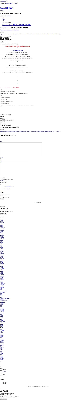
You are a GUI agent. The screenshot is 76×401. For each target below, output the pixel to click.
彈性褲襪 (2, 330)
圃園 (1, 354)
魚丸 (1, 246)
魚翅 (1, 252)
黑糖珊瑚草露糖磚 (3, 300)
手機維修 (2, 340)
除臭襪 (1, 225)
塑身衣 (1, 157)
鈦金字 (1, 325)
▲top (1, 190)
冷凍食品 (2, 251)
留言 (10, 186)
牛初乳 (1, 278)
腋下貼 (1, 232)
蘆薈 (1, 348)
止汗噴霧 (2, 235)
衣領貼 (1, 220)
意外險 (1, 282)
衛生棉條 (2, 342)
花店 (1, 306)
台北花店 (2, 311)
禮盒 (1, 241)
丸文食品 (2, 237)
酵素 (1, 297)
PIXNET (30, 386)
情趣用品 (2, 335)
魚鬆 (1, 243)
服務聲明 (47, 386)
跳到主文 (2, 10)
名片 (3, 20)
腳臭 (1, 314)
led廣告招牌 (2, 321)
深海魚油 (2, 279)
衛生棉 (1, 341)
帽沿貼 (1, 221)
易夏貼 (1, 231)
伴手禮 (1, 242)
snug (1, 141)
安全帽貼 (2, 230)
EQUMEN (2, 358)
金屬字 (1, 320)
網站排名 (2, 304)
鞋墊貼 (1, 236)
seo (0, 346)
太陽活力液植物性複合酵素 (5, 298)
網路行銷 (2, 345)
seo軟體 (1, 303)
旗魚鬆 (1, 240)
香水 (1, 352)
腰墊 (1, 294)
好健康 (1, 273)
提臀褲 (1, 359)
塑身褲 (1, 357)
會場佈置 (2, 310)
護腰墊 (1, 295)
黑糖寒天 (2, 299)
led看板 (1, 326)
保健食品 (2, 274)
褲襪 (1, 329)
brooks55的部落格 (6, 8)
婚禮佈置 (2, 309)
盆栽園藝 (2, 287)
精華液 (1, 349)
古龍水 (1, 353)
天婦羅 (1, 247)
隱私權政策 (43, 386)
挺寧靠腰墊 (2, 292)
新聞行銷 (2, 347)
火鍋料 (1, 248)
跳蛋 (1, 337)
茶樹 (1, 351)
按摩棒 (1, 336)
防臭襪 (1, 226)
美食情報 (4, 371)
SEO (1, 305)
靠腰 (1, 293)
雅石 (1, 288)
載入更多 (2, 192)
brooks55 (1, 180)
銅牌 (1, 319)
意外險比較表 (2, 283)
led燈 (1, 322)
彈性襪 (1, 327)
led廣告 (1, 324)
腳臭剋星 (2, 222)
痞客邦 (7, 186)
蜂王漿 (1, 277)
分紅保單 (2, 284)
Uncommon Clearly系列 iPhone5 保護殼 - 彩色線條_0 (16, 25)
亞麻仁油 (2, 276)
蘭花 (1, 289)
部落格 (3, 19)
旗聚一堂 (2, 238)
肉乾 (1, 245)
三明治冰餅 (2, 227)
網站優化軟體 (2, 302)
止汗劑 (1, 233)
